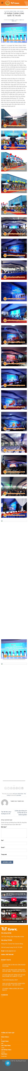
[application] (14, 883)
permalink (19, 795)
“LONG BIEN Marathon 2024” (10, 980)
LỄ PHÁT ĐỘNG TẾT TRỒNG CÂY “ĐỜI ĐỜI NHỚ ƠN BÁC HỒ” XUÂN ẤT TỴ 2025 (13, 975)
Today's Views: (5, 1041)
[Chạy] (3, 889)
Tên (2, 840)
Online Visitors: (5, 1037)
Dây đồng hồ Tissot (21, 1060)
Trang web (4, 854)
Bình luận (4, 827)
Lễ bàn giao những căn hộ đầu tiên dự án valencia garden (21, 812)
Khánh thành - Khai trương (17, 11)
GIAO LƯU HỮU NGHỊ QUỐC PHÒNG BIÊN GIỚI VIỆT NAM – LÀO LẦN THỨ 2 (13, 984)
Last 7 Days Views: (6, 1045)
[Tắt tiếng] (22, 889)
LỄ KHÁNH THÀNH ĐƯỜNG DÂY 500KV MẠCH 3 (13, 989)
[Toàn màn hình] (25, 889)
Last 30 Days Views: (6, 1049)
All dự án (7, 11)
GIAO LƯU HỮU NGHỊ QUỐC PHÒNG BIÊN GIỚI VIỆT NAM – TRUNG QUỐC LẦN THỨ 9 (14, 970)
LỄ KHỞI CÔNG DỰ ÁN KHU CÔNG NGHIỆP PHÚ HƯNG (14, 965)
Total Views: (4, 1054)
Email (3, 847)
